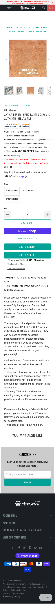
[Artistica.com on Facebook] (19, 548)
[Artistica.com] (27, 8)
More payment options (27, 238)
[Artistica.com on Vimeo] (35, 548)
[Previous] (6, 59)
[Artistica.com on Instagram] (24, 548)
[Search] (44, 8)
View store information (16, 269)
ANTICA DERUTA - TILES (17, 105)
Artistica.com (15, 581)
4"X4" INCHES (12, 191)
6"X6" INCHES (29, 191)
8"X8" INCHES (12, 199)
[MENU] (1, 8)
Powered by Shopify (11, 596)
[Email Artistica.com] (14, 548)
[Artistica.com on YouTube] (40, 548)
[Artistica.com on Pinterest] (30, 548)
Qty (5, 208)
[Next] (48, 59)
